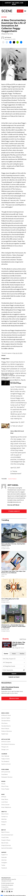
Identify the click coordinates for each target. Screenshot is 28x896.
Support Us (20, 11)
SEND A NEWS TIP (15, 511)
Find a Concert (5, 804)
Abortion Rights (5, 718)
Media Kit (4, 822)
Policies (3, 824)
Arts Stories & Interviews (8, 744)
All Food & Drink (5, 772)
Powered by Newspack (7, 885)
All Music (3, 796)
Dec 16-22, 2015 (17, 353)
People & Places (5, 840)
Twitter (3, 865)
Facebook (4, 868)
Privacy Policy (4, 887)
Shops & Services (6, 845)
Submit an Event (6, 764)
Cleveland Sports (5, 726)
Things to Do (4, 747)
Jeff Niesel (8, 37)
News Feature (5, 728)
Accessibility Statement (7, 889)
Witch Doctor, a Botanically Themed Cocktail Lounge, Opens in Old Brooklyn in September (13, 626)
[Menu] (25, 11)
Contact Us (4, 816)
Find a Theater (5, 789)
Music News (4, 799)
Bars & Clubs (4, 843)
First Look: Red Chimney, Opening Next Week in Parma (13, 544)
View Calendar (5, 756)
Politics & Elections (6, 731)
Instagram (4, 862)
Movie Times (4, 786)
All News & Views (6, 715)
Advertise (4, 819)
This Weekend (5, 761)
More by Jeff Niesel (13, 505)
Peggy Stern (5, 358)
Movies (4, 17)
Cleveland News (5, 720)
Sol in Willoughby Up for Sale (10, 599)
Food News (4, 774)
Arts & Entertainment (7, 835)
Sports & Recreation (6, 848)
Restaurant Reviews (6, 777)
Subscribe (4, 857)
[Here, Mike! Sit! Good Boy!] (5, 426)
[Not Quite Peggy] (5, 384)
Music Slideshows (6, 807)
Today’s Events (5, 759)
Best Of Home (5, 832)
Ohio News (4, 723)
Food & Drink (4, 837)
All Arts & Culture (5, 741)
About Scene (4, 814)
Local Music (4, 802)
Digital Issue (4, 734)
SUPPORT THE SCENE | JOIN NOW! (14, 3)
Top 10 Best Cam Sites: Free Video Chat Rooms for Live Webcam (13, 572)
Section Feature (12, 478)
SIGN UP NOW (15, 698)
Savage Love (4, 749)
